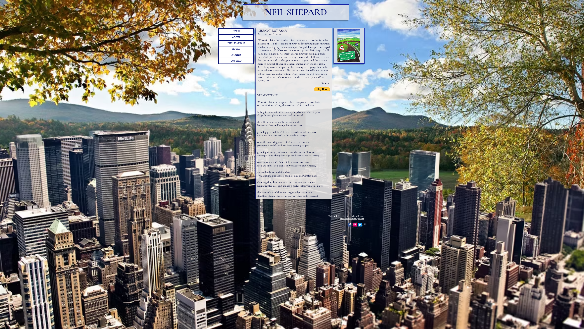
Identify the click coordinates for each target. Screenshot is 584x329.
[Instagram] (355, 224)
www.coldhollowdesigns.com (352, 218)
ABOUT (236, 37)
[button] (322, 89)
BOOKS (236, 49)
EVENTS (236, 54)
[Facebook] (349, 224)
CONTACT (236, 60)
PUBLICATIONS (236, 43)
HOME (236, 31)
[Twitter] (360, 224)
